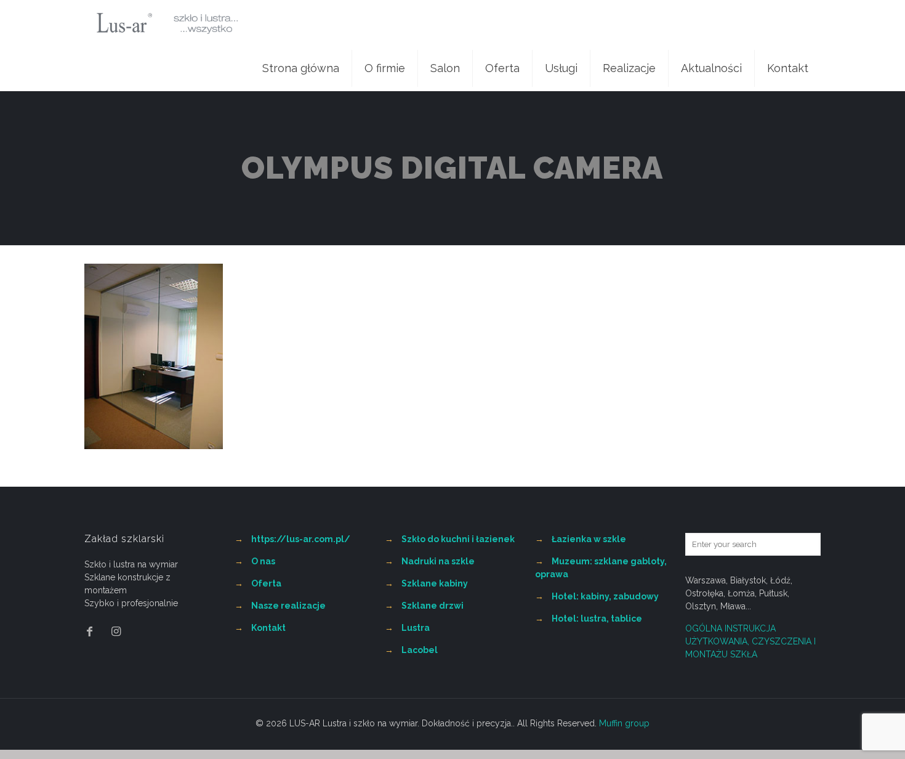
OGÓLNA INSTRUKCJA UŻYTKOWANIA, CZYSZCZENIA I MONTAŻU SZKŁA (750, 641)
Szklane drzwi (432, 606)
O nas (263, 561)
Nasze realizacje (288, 606)
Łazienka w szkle (589, 539)
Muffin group (624, 723)
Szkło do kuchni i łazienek (458, 539)
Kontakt (268, 628)
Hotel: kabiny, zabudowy (605, 596)
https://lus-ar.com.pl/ (300, 539)
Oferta (266, 583)
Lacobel (419, 650)
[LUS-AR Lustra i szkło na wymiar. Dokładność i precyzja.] (167, 23)
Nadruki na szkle (438, 561)
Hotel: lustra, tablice (597, 618)
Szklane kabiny (434, 583)
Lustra (415, 628)
